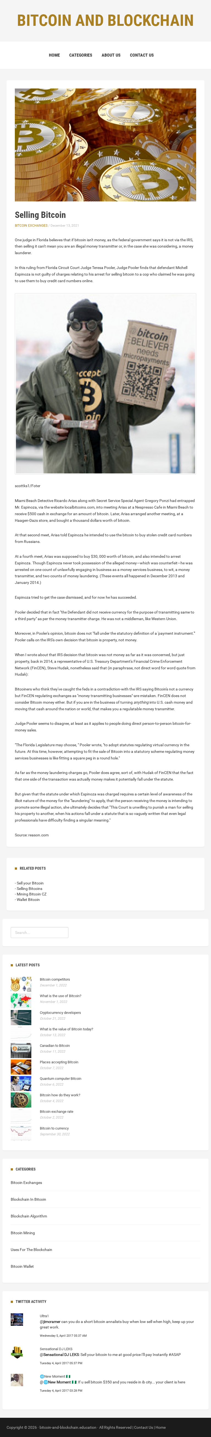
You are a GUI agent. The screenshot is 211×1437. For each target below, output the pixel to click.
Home (54, 55)
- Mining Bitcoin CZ (30, 894)
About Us (111, 55)
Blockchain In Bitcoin (28, 1199)
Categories (80, 55)
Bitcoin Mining (23, 1233)
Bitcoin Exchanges (31, 226)
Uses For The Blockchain (31, 1249)
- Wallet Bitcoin (27, 899)
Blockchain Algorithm (29, 1216)
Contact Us (142, 55)
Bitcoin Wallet (22, 1266)
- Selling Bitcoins (28, 888)
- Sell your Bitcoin (29, 883)
